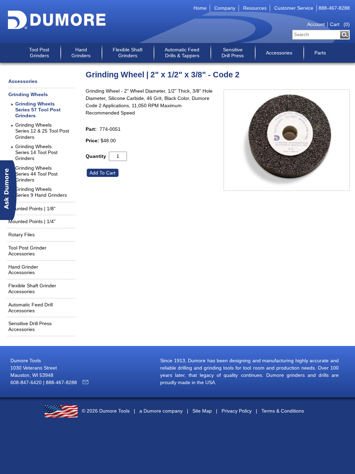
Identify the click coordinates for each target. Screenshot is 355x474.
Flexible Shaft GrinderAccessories (32, 288)
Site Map (202, 411)
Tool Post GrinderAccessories (27, 250)
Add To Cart (103, 173)
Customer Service (293, 8)
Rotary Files (21, 234)
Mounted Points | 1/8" (31, 208)
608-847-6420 (26, 382)
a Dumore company (161, 411)
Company (224, 8)
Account (316, 24)
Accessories (279, 53)
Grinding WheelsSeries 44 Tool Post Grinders (36, 174)
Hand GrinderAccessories (23, 270)
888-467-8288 (334, 8)
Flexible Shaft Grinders (127, 52)
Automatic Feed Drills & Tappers (182, 52)
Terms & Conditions (282, 411)
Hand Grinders (80, 52)
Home (200, 8)
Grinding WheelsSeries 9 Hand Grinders (41, 192)
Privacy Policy (237, 411)
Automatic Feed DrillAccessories (30, 307)
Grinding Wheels (28, 94)
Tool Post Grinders (39, 52)
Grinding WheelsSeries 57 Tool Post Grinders (38, 109)
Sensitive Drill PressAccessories (30, 326)
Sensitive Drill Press (233, 52)
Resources (255, 8)
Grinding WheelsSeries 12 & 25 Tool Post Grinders (42, 130)
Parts (320, 53)
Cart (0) (340, 24)
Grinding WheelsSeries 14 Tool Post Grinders (36, 152)
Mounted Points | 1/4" (31, 221)
